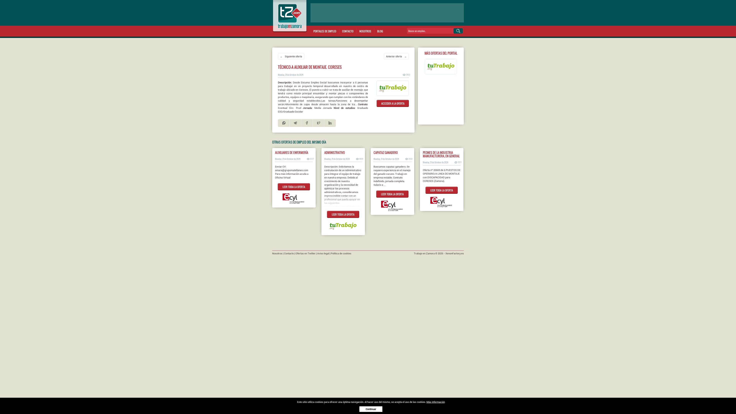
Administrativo (334, 152)
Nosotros (365, 31)
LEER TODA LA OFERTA (294, 187)
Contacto (347, 31)
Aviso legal (323, 253)
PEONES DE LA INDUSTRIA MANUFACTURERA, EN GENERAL (441, 154)
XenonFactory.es (454, 253)
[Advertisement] (387, 12)
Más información (435, 402)
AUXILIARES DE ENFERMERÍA (291, 152)
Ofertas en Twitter (305, 253)
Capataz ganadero (386, 152)
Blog (380, 31)
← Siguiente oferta (291, 56)
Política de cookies (341, 253)
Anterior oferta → (396, 56)
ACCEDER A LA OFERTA (392, 103)
